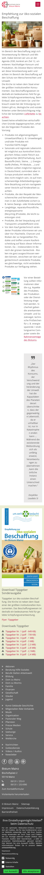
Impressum (6, 851)
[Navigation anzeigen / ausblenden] (37, 4)
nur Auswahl (11, 871)
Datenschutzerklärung (10, 854)
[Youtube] (17, 761)
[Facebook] (4, 761)
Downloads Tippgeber (15, 626)
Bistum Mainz (10, 768)
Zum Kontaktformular (13, 788)
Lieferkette (29, 113)
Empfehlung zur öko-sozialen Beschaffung (21, 15)
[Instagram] (10, 761)
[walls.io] (23, 761)
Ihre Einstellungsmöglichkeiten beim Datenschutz (22, 822)
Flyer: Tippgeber (10, 619)
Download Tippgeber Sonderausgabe (15, 591)
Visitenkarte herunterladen (15, 794)
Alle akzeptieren (31, 871)
